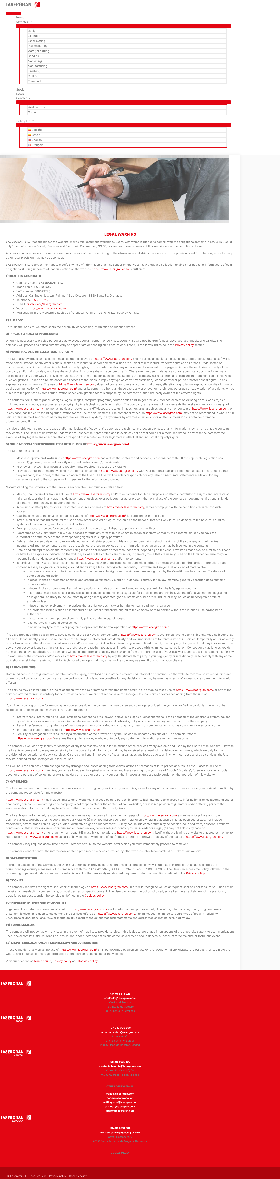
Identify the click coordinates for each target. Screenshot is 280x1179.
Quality (32, 76)
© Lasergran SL (17, 1175)
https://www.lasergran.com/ (110, 269)
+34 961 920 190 (120, 1061)
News (20, 94)
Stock (20, 89)
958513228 (40, 300)
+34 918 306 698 (120, 1027)
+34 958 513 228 (120, 993)
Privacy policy (184, 345)
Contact (33, 112)
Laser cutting (36, 41)
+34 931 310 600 (120, 1128)
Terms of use (42, 961)
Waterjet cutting (38, 51)
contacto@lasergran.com (120, 998)
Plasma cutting (38, 46)
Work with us (36, 107)
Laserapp (34, 35)
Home (20, 17)
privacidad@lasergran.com (44, 304)
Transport (34, 81)
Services (22, 21)
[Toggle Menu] (123, 26)
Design (32, 31)
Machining (35, 61)
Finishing (34, 71)
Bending (33, 56)
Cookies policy (94, 895)
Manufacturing (37, 66)
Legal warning (37, 1175)
